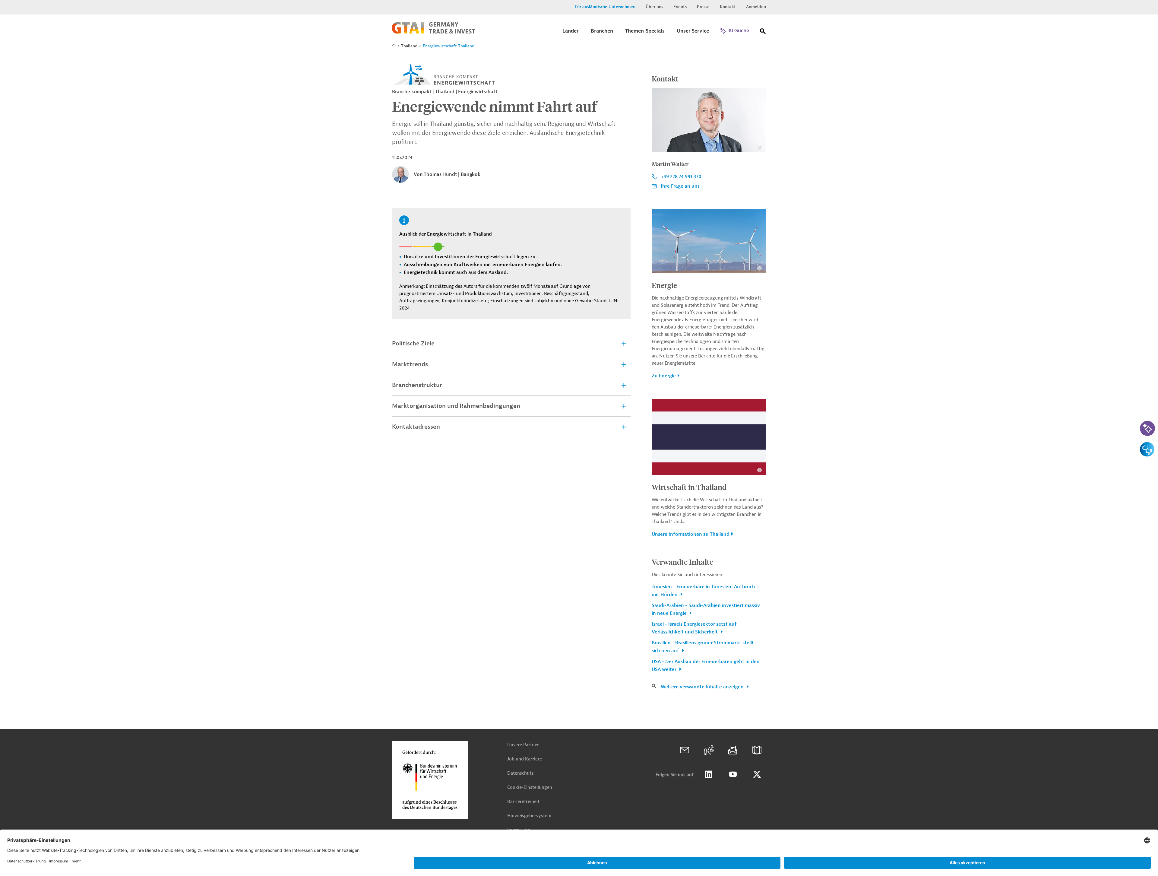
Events (680, 6)
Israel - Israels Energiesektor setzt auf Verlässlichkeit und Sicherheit (694, 628)
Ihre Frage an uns (680, 186)
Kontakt (728, 6)
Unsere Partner (523, 745)
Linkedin (709, 774)
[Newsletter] (733, 750)
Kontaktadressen (416, 426)
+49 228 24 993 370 (681, 176)
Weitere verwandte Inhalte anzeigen (703, 687)
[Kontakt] (685, 750)
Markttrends (410, 364)
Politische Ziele (413, 343)
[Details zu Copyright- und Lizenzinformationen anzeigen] (759, 147)
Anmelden (756, 6)
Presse (703, 6)
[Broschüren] (757, 750)
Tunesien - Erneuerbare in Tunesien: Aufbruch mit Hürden (703, 591)
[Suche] (763, 32)
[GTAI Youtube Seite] (733, 774)
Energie (664, 285)
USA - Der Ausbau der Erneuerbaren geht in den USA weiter (706, 665)
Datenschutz (520, 773)
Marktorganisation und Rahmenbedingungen (456, 406)
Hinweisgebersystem (529, 816)
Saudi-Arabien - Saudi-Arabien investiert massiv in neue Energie (706, 609)
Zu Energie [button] (664, 376)
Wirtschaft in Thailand (689, 486)
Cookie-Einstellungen (529, 787)
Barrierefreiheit (523, 802)
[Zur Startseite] (433, 32)
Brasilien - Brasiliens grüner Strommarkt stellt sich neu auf (703, 647)
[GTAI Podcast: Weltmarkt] (709, 750)
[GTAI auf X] (757, 774)
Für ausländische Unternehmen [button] (605, 6)
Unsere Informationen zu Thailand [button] (690, 534)
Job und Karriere (524, 759)
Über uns (654, 6)
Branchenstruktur (417, 385)
